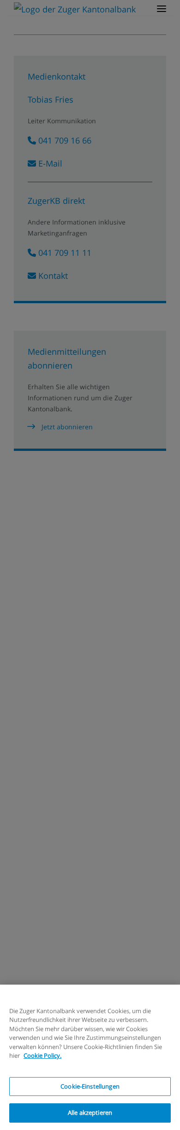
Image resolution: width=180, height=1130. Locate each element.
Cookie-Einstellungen (90, 1086)
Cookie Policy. (42, 1055)
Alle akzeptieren (90, 1112)
